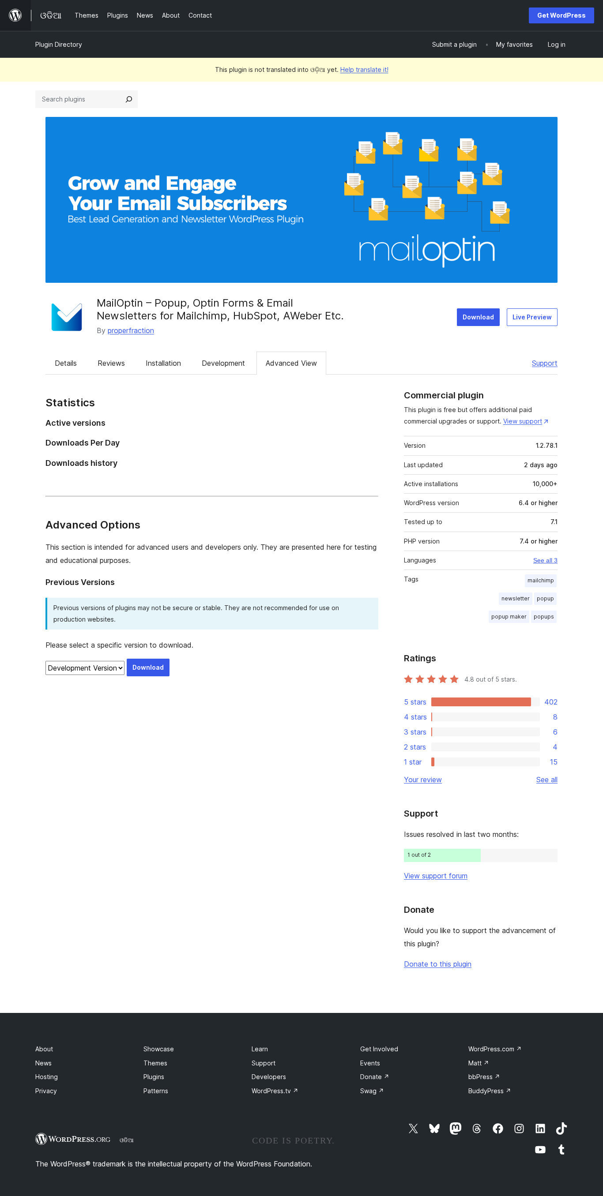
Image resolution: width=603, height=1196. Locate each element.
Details (66, 363)
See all (547, 779)
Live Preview (532, 317)
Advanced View (291, 363)
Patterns (155, 1091)
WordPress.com (495, 1049)
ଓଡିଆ (127, 1140)
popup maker (509, 616)
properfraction (131, 330)
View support (522, 421)
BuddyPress (489, 1091)
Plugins (153, 1076)
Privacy (46, 1091)
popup (545, 598)
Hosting (46, 1076)
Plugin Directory (58, 44)
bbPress (484, 1076)
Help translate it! (364, 69)
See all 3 (545, 560)
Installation (163, 363)
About (44, 1049)
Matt (478, 1063)
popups (544, 616)
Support (545, 363)
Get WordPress (561, 15)
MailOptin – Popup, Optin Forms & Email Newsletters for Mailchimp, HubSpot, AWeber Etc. (220, 309)
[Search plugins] (129, 99)
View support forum (435, 875)
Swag (372, 1091)
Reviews (111, 363)
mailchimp (541, 580)
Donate (374, 1076)
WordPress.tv (275, 1091)
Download (478, 317)
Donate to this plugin (437, 964)
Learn (260, 1049)
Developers (269, 1076)
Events (370, 1063)
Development (223, 363)
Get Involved (379, 1049)
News (43, 1063)
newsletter (515, 598)
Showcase (158, 1049)
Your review (423, 779)
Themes (155, 1063)
